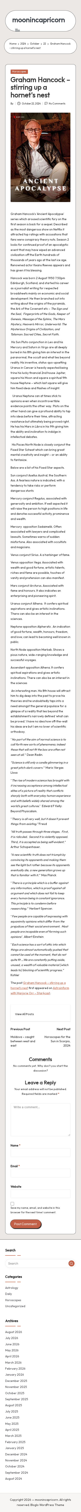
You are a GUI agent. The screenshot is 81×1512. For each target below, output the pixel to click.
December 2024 (16, 1454)
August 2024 (13, 1479)
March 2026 (13, 1362)
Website (16, 1186)
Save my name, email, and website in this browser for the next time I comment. (35, 1210)
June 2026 (12, 1344)
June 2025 (12, 1417)
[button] (24, 1014)
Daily (8, 1294)
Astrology (11, 1288)
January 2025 (14, 1448)
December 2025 (16, 1381)
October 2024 (14, 1466)
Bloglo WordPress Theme (47, 1505)
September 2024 (16, 1473)
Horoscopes (19, 71)
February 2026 (15, 1368)
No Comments (57, 103)
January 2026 (14, 1375)
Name (16, 1145)
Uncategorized (15, 1306)
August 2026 (13, 1332)
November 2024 (16, 1460)
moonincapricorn (38, 19)
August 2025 (13, 1405)
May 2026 (12, 1350)
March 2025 (13, 1436)
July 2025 (11, 1411)
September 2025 (16, 1399)
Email (15, 1166)
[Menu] (17, 30)
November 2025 (16, 1387)
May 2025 (12, 1424)
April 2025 (12, 1430)
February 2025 (15, 1442)
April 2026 (12, 1356)
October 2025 (14, 1393)
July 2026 (11, 1338)
